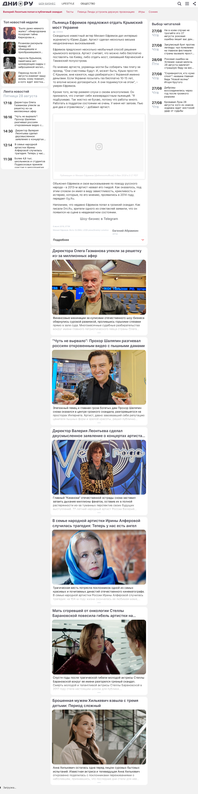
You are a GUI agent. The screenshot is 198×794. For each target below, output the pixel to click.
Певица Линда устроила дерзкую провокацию (106, 11)
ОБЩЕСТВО (88, 3)
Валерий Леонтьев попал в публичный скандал (32, 11)
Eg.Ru (70, 198)
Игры (141, 11)
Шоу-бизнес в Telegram (99, 219)
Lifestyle (68, 3)
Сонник (153, 11)
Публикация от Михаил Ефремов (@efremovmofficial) (87, 175)
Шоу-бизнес (47, 3)
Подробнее (61, 239)
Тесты (69, 11)
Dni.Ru (67, 208)
